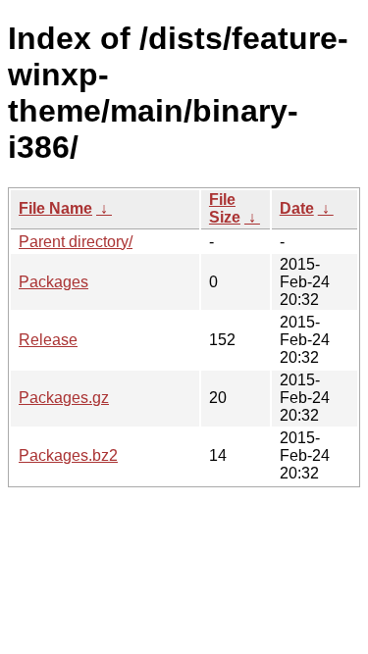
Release (48, 339)
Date (297, 208)
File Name (55, 208)
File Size (224, 208)
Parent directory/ (75, 241)
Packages (53, 282)
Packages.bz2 (68, 455)
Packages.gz (64, 397)
